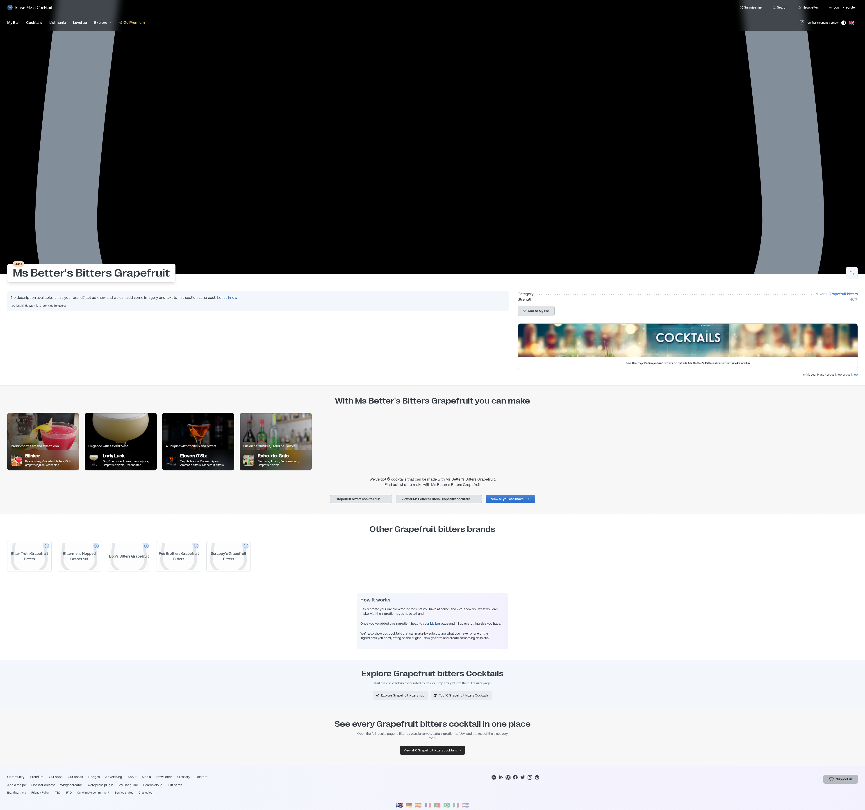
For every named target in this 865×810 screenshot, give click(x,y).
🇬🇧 (399, 805)
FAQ (69, 792)
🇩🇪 (408, 805)
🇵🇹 (437, 805)
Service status (124, 792)
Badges (94, 777)
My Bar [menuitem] (13, 22)
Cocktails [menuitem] (34, 22)
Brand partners (16, 792)
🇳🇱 (465, 805)
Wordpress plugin (100, 785)
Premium (36, 777)
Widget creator (71, 785)
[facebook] (515, 777)
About (132, 777)
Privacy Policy (40, 792)
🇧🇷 (446, 805)
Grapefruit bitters (843, 294)
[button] (536, 311)
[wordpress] (508, 777)
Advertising (113, 777)
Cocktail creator (43, 785)
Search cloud (152, 785)
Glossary (183, 777)
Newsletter (810, 7)
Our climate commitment (93, 792)
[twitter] (522, 777)
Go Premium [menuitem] (134, 22)
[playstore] (501, 777)
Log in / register (844, 7)
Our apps (55, 777)
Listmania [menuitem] (57, 22)
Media (146, 777)
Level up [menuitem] (80, 22)
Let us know (227, 297)
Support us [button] (844, 779)
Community (16, 777)
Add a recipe (16, 785)
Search (782, 7)
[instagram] (530, 777)
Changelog (145, 792)
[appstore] (493, 777)
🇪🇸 (418, 805)
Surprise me (753, 7)
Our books (75, 777)
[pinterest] (537, 777)
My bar (435, 624)
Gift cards (175, 785)
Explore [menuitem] (100, 22)
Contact (201, 777)
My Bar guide (128, 785)
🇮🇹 (456, 805)
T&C (58, 792)
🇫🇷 (427, 805)
